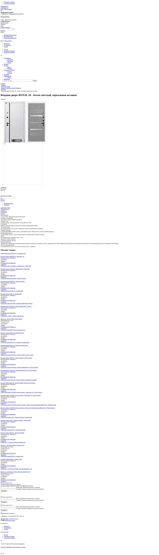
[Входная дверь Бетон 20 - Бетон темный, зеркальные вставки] (79, 380)
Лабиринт (3, 210)
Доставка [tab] (6, 205)
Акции (6, 46)
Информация (7, 76)
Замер (9, 67)
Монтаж (9, 68)
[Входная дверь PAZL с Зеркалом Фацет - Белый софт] (79, 418)
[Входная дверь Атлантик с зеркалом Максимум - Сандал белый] (79, 368)
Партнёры (10, 61)
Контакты (7, 43)
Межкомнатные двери (10, 35)
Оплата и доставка (9, 70)
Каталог (3, 30)
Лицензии (10, 59)
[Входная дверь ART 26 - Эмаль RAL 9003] (79, 430)
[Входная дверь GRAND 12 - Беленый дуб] (79, 254)
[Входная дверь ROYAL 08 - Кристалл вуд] (79, 330)
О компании (7, 45)
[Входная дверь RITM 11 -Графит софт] (79, 457)
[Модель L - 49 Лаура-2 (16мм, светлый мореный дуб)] (79, 469)
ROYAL (3, 213)
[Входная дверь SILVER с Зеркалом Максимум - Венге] (79, 304)
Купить (3, 200)
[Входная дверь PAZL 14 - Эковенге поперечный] (79, 343)
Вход (2, 9)
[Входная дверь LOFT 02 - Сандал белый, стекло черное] (79, 355)
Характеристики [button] (5, 207)
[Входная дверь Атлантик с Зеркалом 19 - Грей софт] (79, 266)
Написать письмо (10, 520)
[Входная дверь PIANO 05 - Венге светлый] (79, 279)
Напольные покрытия (10, 38)
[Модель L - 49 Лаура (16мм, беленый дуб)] (79, 443)
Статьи (9, 77)
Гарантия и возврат (9, 3)
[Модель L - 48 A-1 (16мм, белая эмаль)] (79, 316)
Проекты (6, 74)
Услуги (6, 49)
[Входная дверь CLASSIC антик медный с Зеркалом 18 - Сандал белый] (79, 393)
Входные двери (8, 36)
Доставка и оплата (9, 2)
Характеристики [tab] (8, 203)
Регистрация (8, 9)
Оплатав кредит (9, 72)
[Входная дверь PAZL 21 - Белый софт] (79, 291)
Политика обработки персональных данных (13, 547)
